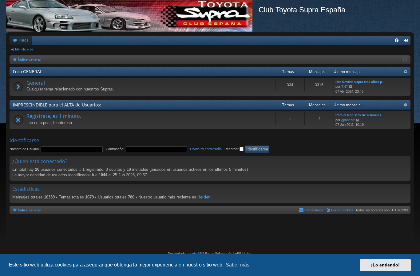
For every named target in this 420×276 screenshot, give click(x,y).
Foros (23, 40)
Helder (203, 197)
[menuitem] (396, 40)
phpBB (197, 253)
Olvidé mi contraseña (206, 149)
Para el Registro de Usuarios (358, 115)
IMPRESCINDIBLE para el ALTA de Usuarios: (57, 105)
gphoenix (348, 120)
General (35, 82)
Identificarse (24, 49)
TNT (344, 86)
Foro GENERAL (27, 71)
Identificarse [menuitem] (407, 41)
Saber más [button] (237, 264)
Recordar (232, 149)
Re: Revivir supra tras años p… (360, 82)
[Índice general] (132, 16)
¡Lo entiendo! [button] (385, 264)
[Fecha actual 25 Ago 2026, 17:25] (405, 59)
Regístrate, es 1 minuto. (53, 116)
